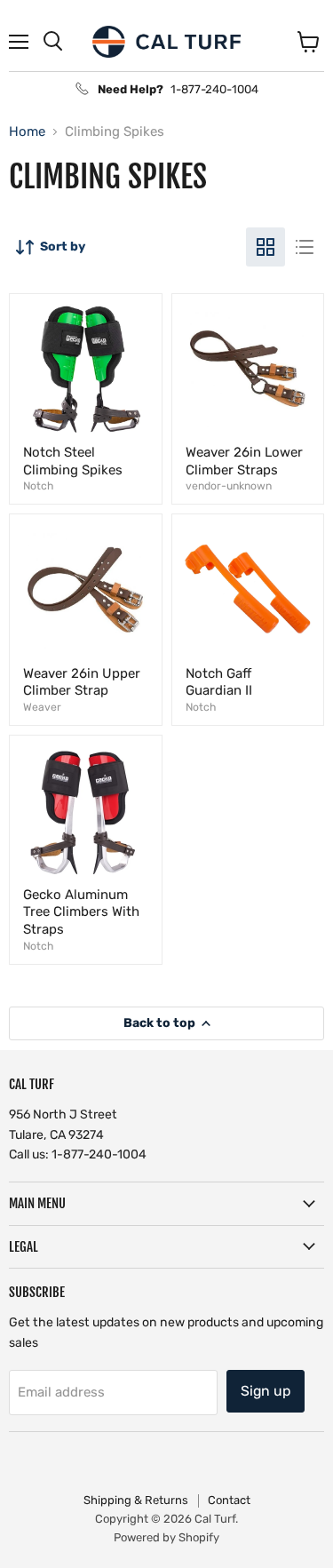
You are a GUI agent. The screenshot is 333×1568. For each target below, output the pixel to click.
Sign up (265, 1390)
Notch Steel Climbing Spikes (73, 461)
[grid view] (265, 247)
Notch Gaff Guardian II (219, 682)
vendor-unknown (229, 486)
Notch (38, 486)
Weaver (42, 707)
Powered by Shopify (166, 1537)
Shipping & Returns (135, 1500)
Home (27, 131)
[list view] (304, 247)
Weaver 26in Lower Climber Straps (244, 461)
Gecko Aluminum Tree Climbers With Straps (81, 912)
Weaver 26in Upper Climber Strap (81, 682)
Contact (229, 1500)
